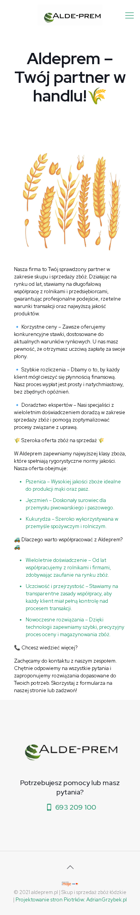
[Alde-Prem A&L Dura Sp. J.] (70, 14)
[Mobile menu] (129, 15)
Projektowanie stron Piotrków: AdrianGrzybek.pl (71, 899)
